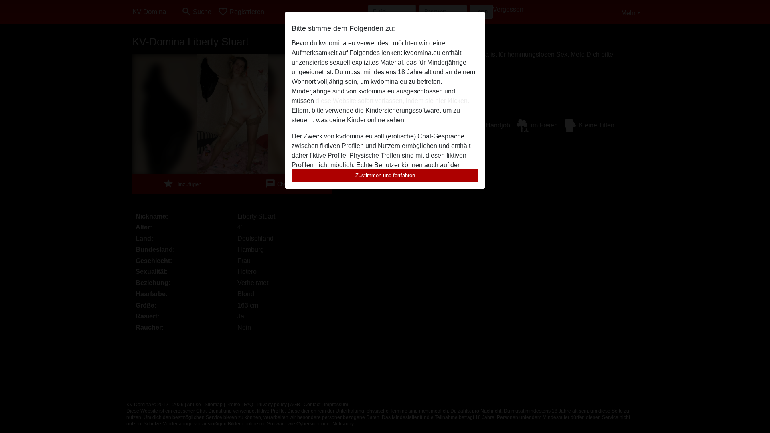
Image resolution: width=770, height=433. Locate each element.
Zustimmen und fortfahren (385, 175)
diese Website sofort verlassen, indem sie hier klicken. (392, 100)
